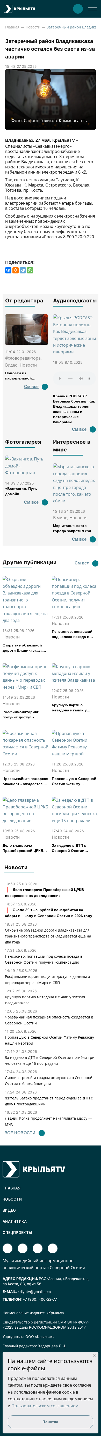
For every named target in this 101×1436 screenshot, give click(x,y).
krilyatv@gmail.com (34, 1291)
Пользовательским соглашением (44, 1406)
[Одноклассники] (15, 270)
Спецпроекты (17, 1232)
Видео (9, 1210)
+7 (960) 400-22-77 (40, 1299)
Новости (33, 27)
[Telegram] (23, 270)
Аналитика (15, 1221)
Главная (12, 27)
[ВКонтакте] (8, 270)
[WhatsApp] (30, 270)
